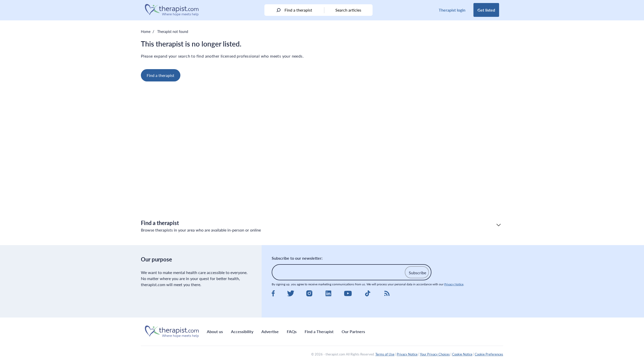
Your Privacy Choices (435, 354)
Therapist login (452, 10)
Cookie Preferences (489, 354)
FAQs (292, 331)
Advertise (270, 331)
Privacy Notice (453, 284)
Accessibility (242, 331)
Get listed (486, 10)
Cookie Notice (462, 354)
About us (215, 331)
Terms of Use (384, 354)
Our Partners (353, 331)
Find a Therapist (319, 331)
